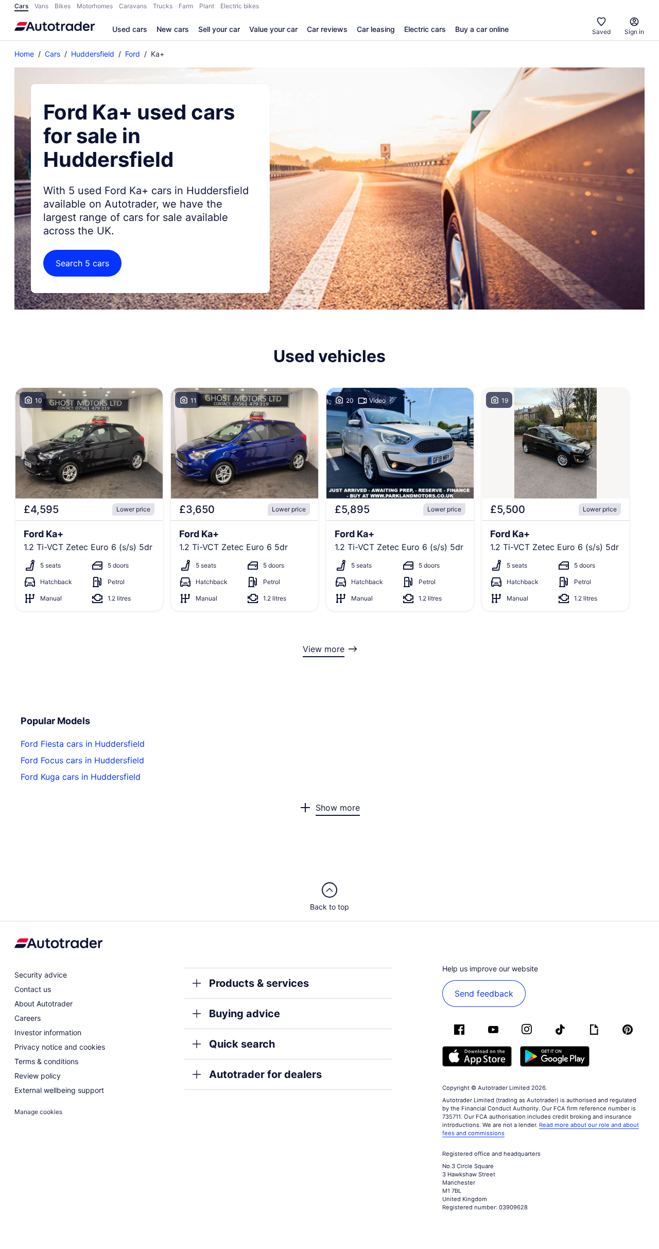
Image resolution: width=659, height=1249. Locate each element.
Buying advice (244, 1013)
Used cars (129, 29)
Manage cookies (38, 1112)
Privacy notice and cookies (59, 1046)
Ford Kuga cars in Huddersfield (81, 777)
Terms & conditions (46, 1061)
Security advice (40, 974)
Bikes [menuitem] (63, 6)
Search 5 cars (82, 263)
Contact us (32, 989)
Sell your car (219, 29)
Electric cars (425, 29)
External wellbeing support (59, 1090)
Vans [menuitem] (41, 6)
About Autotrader (43, 1003)
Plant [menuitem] (206, 6)
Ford (132, 53)
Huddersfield (92, 53)
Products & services (259, 983)
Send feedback (484, 993)
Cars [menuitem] (21, 6)
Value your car (273, 29)
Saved (601, 32)
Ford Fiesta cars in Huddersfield (83, 744)
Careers (27, 1018)
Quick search (242, 1044)
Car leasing (376, 29)
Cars (52, 53)
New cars (173, 29)
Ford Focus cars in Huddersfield (82, 760)
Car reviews (327, 29)
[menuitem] (129, 30)
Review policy (37, 1075)
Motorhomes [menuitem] (95, 6)
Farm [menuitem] (186, 6)
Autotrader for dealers (265, 1074)
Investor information (47, 1032)
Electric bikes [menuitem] (239, 6)
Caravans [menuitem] (133, 6)
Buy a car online (482, 29)
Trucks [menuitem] (162, 6)
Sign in (634, 32)
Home (24, 53)
